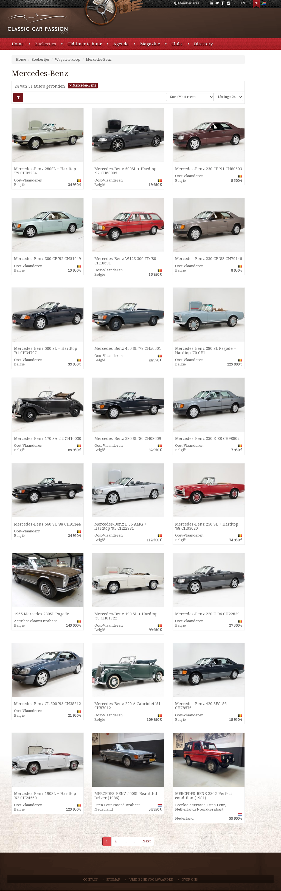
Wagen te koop (67, 59)
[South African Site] (263, 4)
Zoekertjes (45, 43)
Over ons (190, 879)
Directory (203, 43)
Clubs (177, 43)
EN (243, 3)
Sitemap (113, 879)
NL (256, 3)
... (125, 841)
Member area (188, 3)
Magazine (150, 43)
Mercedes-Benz (99, 59)
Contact (90, 879)
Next (146, 841)
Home (18, 43)
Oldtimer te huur (85, 43)
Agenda (121, 43)
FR (249, 3)
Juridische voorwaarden (150, 879)
